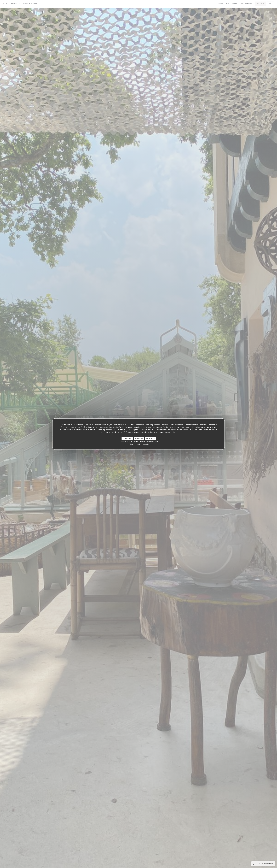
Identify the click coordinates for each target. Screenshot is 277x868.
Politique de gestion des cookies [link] (139, 444)
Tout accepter (127, 438)
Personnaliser (150, 438)
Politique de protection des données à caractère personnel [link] (139, 441)
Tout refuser (139, 438)
